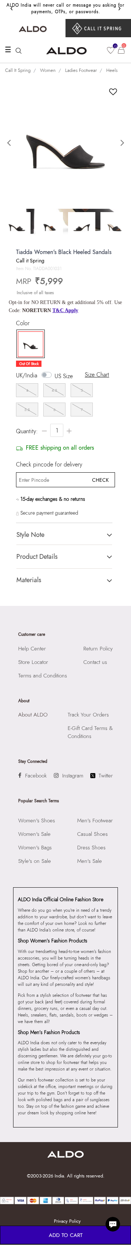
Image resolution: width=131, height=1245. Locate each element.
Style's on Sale (34, 861)
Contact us (95, 662)
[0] (110, 50)
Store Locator (33, 662)
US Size (64, 376)
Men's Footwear (95, 820)
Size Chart (97, 374)
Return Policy (98, 649)
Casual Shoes (92, 834)
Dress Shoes (91, 848)
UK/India (26, 376)
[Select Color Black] (28, 344)
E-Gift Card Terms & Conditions (90, 732)
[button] (10, 143)
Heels (112, 70)
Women (48, 70)
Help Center (32, 649)
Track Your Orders (88, 715)
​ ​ (98, 28)
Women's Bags (35, 848)
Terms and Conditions (42, 676)
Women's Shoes (36, 820)
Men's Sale (89, 861)
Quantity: (27, 431)
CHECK (100, 480)
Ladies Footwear (81, 70)
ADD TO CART (66, 1235)
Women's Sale (34, 834)
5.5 (27, 409)
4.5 (54, 390)
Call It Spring (18, 70)
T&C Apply (65, 310)
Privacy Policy (67, 1221)
